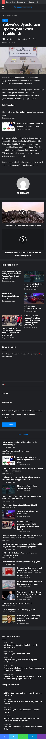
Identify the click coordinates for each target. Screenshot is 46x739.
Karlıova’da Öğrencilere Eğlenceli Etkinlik (11, 296)
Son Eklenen (23, 435)
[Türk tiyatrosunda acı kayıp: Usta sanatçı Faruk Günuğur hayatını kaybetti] (8, 595)
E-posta (5, 393)
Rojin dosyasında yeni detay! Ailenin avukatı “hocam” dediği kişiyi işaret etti (11, 274)
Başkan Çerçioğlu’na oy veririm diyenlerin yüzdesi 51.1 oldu (29, 459)
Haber (14, 15)
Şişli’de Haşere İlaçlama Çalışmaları (33, 307)
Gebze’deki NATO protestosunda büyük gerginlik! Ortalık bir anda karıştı (11, 331)
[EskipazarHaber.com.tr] (23, 7)
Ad (3, 384)
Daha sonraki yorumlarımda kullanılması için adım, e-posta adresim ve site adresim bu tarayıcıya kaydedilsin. (22, 414)
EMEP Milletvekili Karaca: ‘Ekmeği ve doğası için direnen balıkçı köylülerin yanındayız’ (32, 320)
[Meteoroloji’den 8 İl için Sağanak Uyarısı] (34, 276)
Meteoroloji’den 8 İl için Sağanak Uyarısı (34, 285)
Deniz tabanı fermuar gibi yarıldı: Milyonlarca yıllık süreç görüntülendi (22, 497)
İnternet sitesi (7, 402)
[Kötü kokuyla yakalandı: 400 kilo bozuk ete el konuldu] (8, 584)
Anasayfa (7, 15)
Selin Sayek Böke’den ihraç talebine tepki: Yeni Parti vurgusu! (28, 618)
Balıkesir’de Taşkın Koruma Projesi (17, 603)
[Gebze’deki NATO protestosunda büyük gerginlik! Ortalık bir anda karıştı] (12, 320)
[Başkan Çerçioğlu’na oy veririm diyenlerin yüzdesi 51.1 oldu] (8, 126)
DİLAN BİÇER (10, 39)
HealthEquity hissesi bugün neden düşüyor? (21, 561)
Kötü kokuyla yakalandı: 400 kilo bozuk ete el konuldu (29, 582)
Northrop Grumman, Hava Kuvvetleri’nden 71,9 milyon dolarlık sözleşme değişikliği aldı (22, 545)
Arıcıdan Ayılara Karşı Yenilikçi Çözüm (18, 609)
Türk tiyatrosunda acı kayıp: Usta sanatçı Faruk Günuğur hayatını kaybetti (29, 594)
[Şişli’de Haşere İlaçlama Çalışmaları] (34, 298)
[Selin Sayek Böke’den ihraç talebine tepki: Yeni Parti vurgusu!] (8, 619)
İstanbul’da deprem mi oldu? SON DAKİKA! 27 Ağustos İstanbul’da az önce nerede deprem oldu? (29, 571)
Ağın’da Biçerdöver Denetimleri (15, 451)
